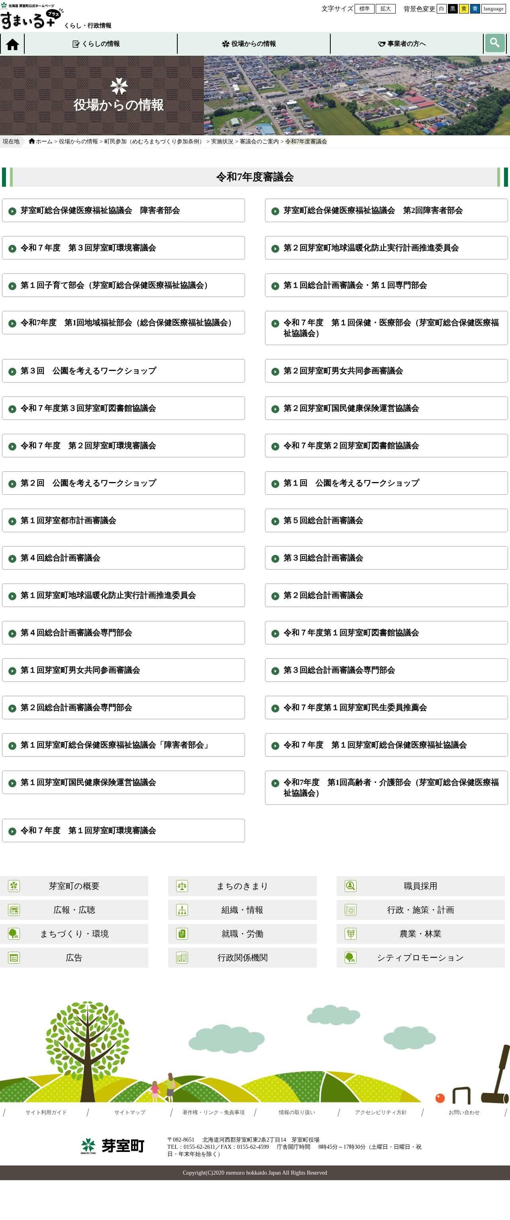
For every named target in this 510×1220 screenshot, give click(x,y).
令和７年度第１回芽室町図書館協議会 (351, 632)
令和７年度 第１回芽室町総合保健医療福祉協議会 (375, 744)
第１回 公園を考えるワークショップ (351, 482)
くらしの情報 (101, 43)
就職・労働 (242, 933)
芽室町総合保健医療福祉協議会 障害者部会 (100, 210)
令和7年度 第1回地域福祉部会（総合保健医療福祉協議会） (128, 322)
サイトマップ (129, 1112)
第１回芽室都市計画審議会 (68, 520)
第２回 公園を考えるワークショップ (88, 482)
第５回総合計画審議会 (323, 520)
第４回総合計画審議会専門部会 (76, 632)
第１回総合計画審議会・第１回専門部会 (355, 285)
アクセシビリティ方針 (381, 1112)
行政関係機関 (243, 957)
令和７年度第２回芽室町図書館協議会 (351, 445)
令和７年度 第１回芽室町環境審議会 (88, 830)
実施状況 (222, 141)
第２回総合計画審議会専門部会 (76, 707)
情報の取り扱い (297, 1112)
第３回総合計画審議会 (323, 557)
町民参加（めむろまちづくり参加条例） (154, 141)
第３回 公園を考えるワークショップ (88, 370)
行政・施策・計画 (420, 909)
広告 (74, 957)
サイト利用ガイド (46, 1112)
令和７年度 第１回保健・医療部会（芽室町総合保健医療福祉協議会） (391, 328)
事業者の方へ (407, 43)
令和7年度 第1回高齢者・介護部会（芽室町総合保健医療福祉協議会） (391, 787)
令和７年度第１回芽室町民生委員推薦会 (355, 707)
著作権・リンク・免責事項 (213, 1112)
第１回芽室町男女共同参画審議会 (80, 670)
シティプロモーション (420, 957)
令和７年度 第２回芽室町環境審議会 (88, 445)
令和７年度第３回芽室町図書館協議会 (88, 408)
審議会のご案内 (259, 141)
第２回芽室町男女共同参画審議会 (343, 370)
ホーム (44, 141)
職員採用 (420, 885)
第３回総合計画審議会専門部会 (339, 670)
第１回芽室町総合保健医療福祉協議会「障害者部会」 (116, 744)
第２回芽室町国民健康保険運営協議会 (351, 408)
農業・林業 (420, 933)
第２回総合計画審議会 (323, 595)
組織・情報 (242, 909)
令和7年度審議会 (306, 141)
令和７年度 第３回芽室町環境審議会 (88, 247)
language (494, 9)
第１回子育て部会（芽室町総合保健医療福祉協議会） (116, 285)
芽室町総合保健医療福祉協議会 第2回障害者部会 (373, 210)
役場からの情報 (253, 43)
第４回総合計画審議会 (60, 557)
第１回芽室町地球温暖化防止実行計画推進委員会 (108, 595)
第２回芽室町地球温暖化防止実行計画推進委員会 (371, 247)
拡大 (386, 9)
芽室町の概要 (74, 885)
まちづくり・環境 (74, 933)
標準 (364, 9)
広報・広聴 (74, 909)
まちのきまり (242, 885)
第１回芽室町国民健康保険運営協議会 (88, 782)
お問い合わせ (464, 1112)
